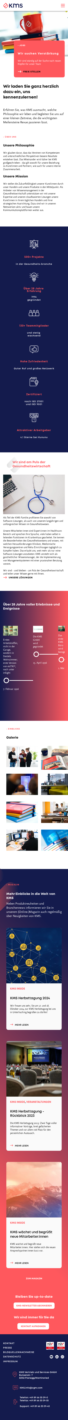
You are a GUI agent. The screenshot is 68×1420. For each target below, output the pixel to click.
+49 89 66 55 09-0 (38, 1397)
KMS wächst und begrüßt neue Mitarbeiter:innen (31, 1234)
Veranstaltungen (38, 1102)
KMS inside (17, 988)
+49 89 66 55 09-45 (40, 1406)
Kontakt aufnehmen (33, 1326)
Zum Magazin (34, 1278)
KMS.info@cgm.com (31, 1387)
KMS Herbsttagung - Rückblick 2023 (27, 1113)
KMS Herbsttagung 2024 (30, 998)
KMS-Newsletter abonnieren (34, 1305)
